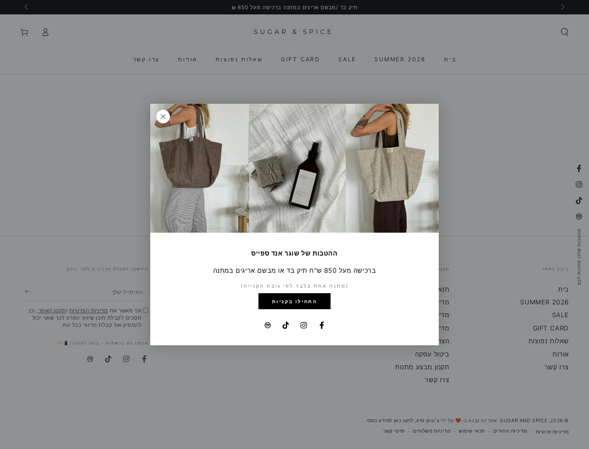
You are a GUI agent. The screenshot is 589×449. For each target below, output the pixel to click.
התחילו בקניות (294, 301)
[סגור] (163, 116)
